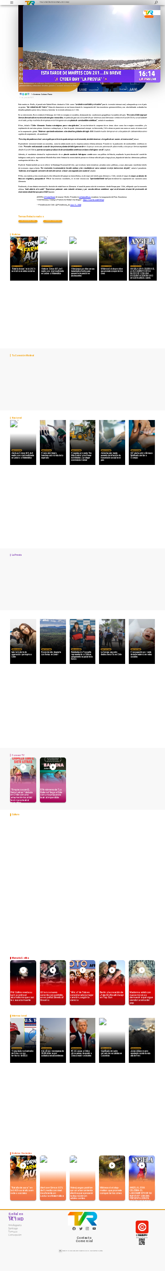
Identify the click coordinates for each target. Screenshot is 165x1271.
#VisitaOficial (49, 197)
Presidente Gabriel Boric (28, 220)
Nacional (16, 450)
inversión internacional (53, 220)
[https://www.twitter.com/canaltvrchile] (80, 1230)
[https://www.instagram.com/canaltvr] (87, 1230)
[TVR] (11, 2)
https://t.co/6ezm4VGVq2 (93, 200)
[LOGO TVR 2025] (30, 2)
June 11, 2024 (75, 205)
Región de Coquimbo (46, 649)
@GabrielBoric (85, 197)
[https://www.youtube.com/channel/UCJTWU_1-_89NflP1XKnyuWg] (94, 1230)
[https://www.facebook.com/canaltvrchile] (74, 1228)
